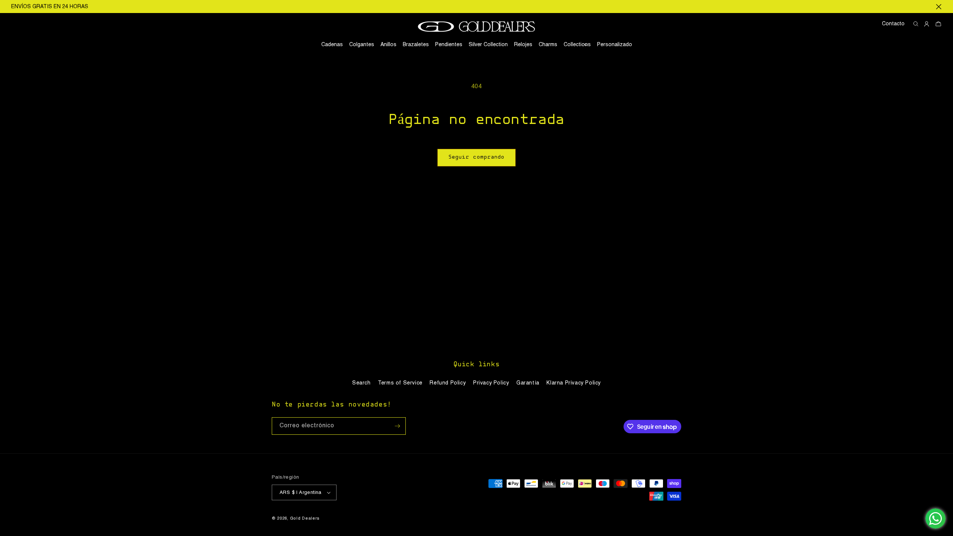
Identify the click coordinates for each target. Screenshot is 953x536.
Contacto (893, 23)
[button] (577, 44)
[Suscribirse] (397, 426)
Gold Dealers (305, 519)
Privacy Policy (491, 383)
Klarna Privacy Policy (573, 383)
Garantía (527, 383)
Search (361, 383)
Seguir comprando (476, 157)
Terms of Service (400, 383)
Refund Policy (448, 383)
